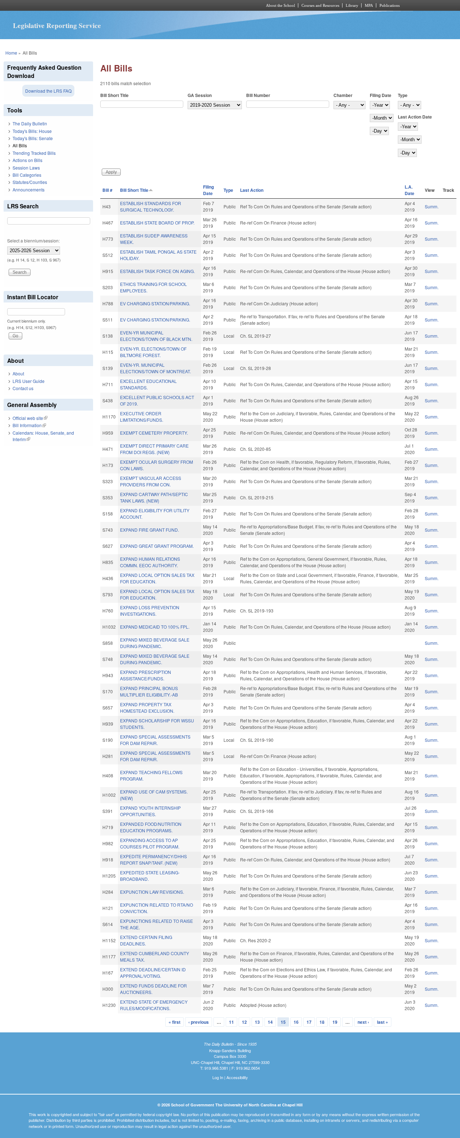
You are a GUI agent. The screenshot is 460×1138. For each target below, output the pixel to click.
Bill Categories (27, 175)
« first (174, 1022)
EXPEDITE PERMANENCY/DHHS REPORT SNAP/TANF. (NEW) (153, 859)
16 (296, 1022)
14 (270, 1022)
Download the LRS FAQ (48, 91)
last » (382, 1022)
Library (352, 5)
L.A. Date (409, 190)
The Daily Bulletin (30, 123)
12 (244, 1022)
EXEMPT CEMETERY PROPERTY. (154, 433)
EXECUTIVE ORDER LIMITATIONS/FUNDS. (141, 416)
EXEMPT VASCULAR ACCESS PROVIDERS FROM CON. (150, 481)
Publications (390, 5)
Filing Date (380, 95)
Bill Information (29, 425)
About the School (280, 5)
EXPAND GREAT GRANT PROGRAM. (157, 546)
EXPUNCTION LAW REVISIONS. (152, 892)
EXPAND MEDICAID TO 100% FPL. (154, 627)
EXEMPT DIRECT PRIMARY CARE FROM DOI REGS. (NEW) (154, 449)
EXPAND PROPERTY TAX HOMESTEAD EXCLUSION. (147, 707)
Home (11, 53)
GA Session (200, 95)
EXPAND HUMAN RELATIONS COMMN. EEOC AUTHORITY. (150, 562)
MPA (369, 5)
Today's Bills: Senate (33, 138)
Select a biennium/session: (33, 240)
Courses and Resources (320, 5)
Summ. (431, 206)
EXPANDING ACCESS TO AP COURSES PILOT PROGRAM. (149, 843)
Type (403, 95)
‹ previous (198, 1022)
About (18, 373)
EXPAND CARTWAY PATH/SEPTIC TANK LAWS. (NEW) (154, 497)
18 (322, 1022)
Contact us (23, 388)
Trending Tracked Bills (34, 153)
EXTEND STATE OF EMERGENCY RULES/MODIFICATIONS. (154, 1005)
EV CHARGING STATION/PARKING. (155, 303)
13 (257, 1022)
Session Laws (26, 168)
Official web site (30, 418)
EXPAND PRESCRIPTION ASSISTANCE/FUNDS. (145, 675)
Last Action (251, 190)
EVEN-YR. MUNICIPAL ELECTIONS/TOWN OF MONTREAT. (155, 368)
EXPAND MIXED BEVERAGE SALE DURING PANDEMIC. (154, 643)
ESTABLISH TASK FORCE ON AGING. (157, 271)
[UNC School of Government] (135, 5)
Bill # (107, 190)
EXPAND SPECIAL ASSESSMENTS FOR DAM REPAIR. (155, 740)
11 (231, 1022)
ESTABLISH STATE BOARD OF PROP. (157, 222)
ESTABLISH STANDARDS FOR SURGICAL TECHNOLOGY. (150, 206)
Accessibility (237, 1077)
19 (334, 1022)
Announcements (29, 189)
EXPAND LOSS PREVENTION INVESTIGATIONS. (149, 610)
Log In (217, 1077)
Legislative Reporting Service (57, 25)
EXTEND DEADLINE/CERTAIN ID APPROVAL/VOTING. (153, 972)
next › (363, 1022)
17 (309, 1022)
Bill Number (258, 95)
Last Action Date (415, 117)
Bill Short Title (114, 95)
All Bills (20, 145)
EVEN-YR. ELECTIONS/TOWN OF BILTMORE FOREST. (153, 352)
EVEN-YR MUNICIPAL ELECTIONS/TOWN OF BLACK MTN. (156, 335)
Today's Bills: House (32, 131)
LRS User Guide (29, 381)
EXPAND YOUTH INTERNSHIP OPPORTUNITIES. (150, 811)
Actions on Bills (27, 160)
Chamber (343, 95)
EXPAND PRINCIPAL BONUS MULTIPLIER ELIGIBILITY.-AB (149, 691)
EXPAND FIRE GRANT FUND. (149, 530)
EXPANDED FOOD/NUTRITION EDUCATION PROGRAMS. (150, 827)
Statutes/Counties (30, 182)
